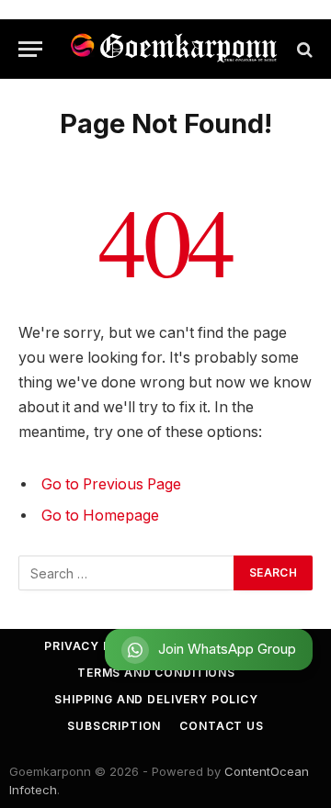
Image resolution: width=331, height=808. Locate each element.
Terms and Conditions (156, 672)
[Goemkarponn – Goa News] (175, 49)
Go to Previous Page (111, 484)
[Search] (303, 49)
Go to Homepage (100, 515)
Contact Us (221, 726)
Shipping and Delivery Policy (156, 699)
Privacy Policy (97, 646)
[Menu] (30, 49)
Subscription (114, 726)
